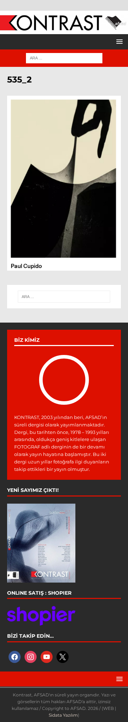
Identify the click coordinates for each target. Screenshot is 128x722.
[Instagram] (31, 656)
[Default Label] (47, 656)
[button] (118, 41)
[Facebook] (15, 656)
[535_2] (64, 266)
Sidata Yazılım (63, 715)
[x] (63, 656)
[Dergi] (64, 27)
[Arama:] (64, 57)
